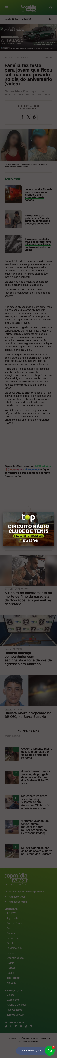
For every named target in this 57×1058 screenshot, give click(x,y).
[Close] (54, 512)
